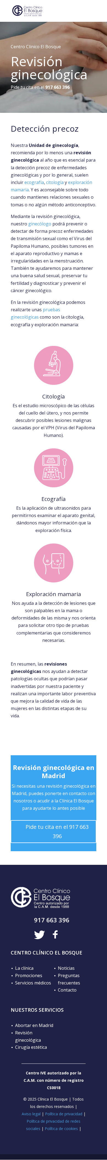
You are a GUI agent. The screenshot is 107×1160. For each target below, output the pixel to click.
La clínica (24, 968)
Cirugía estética (31, 1047)
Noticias (66, 968)
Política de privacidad (63, 1113)
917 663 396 (51, 920)
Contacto (67, 990)
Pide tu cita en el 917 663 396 (57, 831)
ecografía (34, 182)
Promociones (28, 975)
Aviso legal (31, 1113)
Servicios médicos (33, 983)
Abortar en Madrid (34, 1025)
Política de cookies (61, 1128)
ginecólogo (39, 224)
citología (55, 182)
